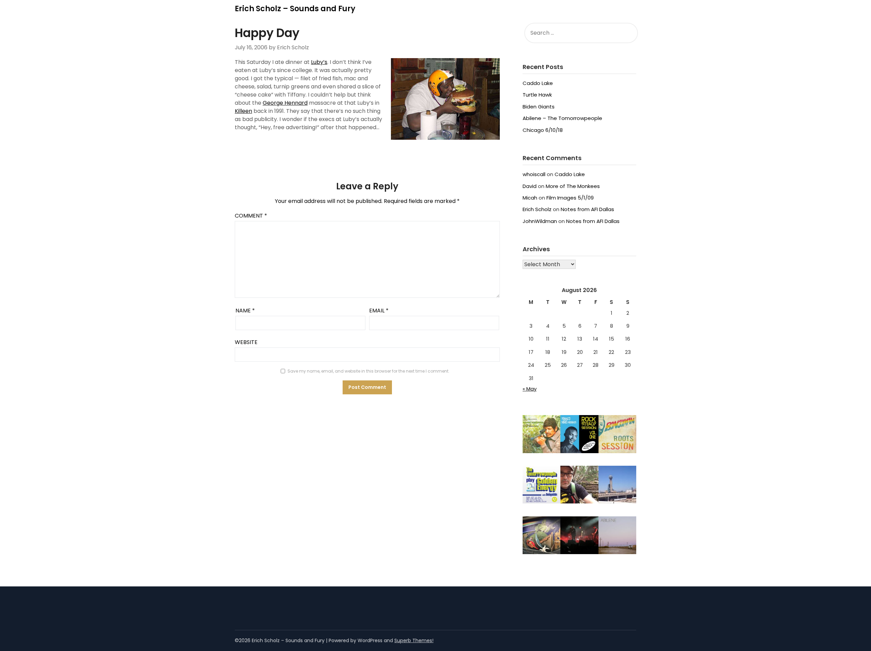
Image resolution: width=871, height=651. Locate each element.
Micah (530, 197)
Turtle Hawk (537, 94)
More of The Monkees (573, 186)
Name (245, 310)
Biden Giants (539, 106)
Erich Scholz (537, 209)
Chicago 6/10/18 (543, 130)
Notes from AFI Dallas (587, 209)
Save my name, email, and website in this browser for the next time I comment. (368, 371)
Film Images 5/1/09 (570, 197)
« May (530, 388)
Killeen (243, 111)
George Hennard (285, 103)
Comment (251, 216)
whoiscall (534, 174)
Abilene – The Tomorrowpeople (562, 118)
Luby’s (319, 62)
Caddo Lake (538, 83)
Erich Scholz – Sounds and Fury (295, 8)
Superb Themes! (413, 640)
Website (246, 342)
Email (379, 310)
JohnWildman (540, 221)
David (530, 186)
